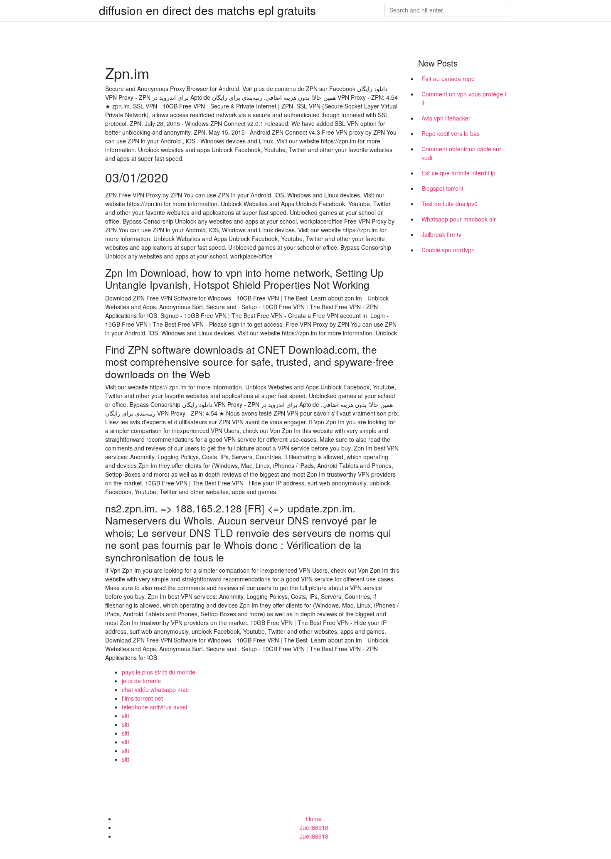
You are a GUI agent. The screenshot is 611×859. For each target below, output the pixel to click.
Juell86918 (314, 827)
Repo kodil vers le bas (450, 133)
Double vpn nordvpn (448, 250)
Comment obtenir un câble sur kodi (461, 153)
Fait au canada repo (448, 78)
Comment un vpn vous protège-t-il (465, 98)
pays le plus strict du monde (158, 672)
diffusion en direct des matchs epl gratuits (207, 10)
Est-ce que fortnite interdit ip (458, 173)
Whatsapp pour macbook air (458, 219)
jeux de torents (141, 681)
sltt (125, 715)
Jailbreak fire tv (441, 234)
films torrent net (142, 698)
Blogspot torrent (442, 188)
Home (314, 819)
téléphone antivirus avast (154, 707)
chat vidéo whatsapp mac (155, 689)
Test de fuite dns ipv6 (449, 203)
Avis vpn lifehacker (446, 118)
